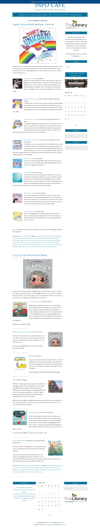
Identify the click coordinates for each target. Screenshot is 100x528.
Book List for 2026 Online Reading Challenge (67, 15)
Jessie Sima (32, 240)
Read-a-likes (25, 465)
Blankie (31, 356)
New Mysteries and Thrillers (24, 487)
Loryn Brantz (35, 469)
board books (16, 238)
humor (18, 240)
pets (14, 242)
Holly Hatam (55, 238)
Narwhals (37, 240)
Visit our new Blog (64, 1)
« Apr (75, 125)
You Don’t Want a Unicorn (31, 119)
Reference (20, 236)
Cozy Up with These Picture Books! (30, 255)
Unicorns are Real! (29, 158)
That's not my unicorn (47, 242)
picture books (18, 242)
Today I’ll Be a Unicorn (30, 193)
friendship (42, 238)
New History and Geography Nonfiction (24, 494)
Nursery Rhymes (56, 240)
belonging (58, 236)
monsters (49, 469)
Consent (21, 238)
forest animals (44, 467)
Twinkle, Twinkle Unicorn (31, 99)
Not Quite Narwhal (29, 172)
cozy (20, 467)
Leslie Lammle (28, 469)
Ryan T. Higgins (20, 472)
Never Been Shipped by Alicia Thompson (24, 496)
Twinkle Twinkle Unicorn (19, 246)
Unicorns (29, 246)
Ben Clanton (54, 465)
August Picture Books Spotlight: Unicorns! (33, 24)
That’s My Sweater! (34, 412)
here (79, 56)
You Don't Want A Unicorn (50, 246)
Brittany (24, 26)
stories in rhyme (27, 242)
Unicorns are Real (37, 246)
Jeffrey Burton (24, 240)
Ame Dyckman (47, 236)
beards (48, 465)
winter (41, 472)
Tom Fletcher (50, 244)
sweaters (36, 472)
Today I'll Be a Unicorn (41, 244)
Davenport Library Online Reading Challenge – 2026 (35, 15)
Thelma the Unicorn (29, 78)
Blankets (60, 465)
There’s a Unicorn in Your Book (32, 140)
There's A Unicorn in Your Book (26, 244)
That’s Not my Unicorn (30, 211)
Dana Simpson (28, 238)
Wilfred (15, 380)
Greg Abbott (48, 238)
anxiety (53, 236)
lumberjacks (43, 469)
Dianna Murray (26, 467)
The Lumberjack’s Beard (35, 301)
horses (14, 240)
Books (19, 465)
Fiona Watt (36, 238)
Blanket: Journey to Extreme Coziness (23, 332)
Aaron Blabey (38, 236)
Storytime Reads (36, 242)
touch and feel (58, 244)
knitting (21, 469)
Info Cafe (50, 5)
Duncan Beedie (35, 467)
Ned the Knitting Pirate (19, 440)
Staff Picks (27, 236)
